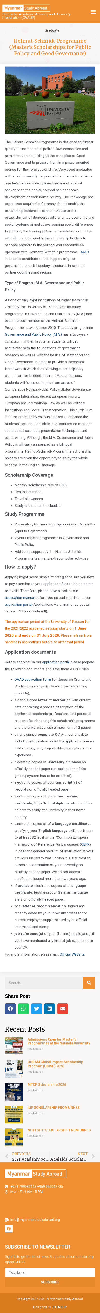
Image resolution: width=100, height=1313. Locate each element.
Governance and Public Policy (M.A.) (33, 334)
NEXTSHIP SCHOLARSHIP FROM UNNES (59, 1130)
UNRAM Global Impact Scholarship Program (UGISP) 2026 (55, 1064)
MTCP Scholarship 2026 (47, 1085)
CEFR (85, 844)
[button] (93, 11)
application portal (18, 604)
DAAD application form (33, 679)
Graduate (52, 30)
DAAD (84, 252)
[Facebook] (9, 1228)
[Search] (89, 983)
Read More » (35, 1048)
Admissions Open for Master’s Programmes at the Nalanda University (59, 1041)
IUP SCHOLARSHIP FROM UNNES (54, 1107)
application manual (20, 597)
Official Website (72, 954)
